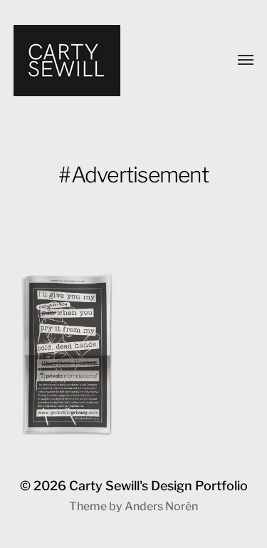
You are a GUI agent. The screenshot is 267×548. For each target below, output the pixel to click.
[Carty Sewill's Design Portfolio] (105, 60)
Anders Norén (161, 506)
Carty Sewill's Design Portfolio (158, 485)
